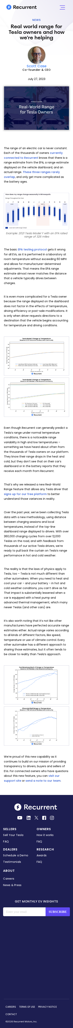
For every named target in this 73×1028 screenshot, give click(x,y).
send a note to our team (43, 781)
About (9, 870)
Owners (44, 829)
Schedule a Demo (15, 855)
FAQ (6, 841)
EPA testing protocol (32, 249)
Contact (11, 1014)
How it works (45, 835)
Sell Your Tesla (13, 835)
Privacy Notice (47, 1006)
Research (45, 849)
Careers (8, 879)
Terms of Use (27, 1006)
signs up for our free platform (25, 494)
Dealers (10, 849)
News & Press (12, 885)
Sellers (10, 829)
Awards (42, 855)
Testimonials (12, 862)
